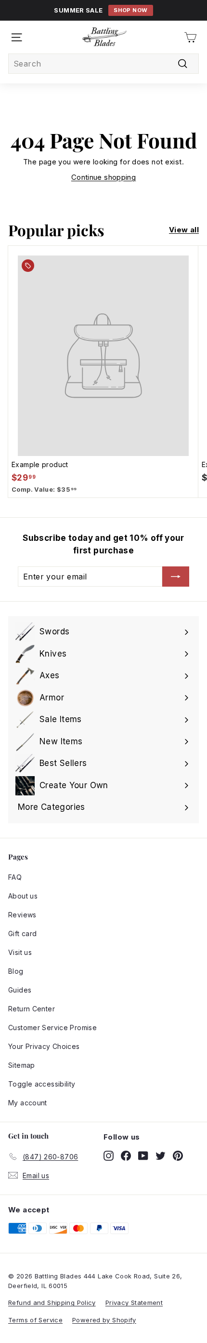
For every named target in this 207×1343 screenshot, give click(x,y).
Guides (19, 990)
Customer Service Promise (52, 1027)
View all (184, 229)
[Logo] (104, 37)
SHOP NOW (130, 10)
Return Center (31, 1009)
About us (23, 896)
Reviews (22, 915)
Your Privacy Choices (44, 1046)
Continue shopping (103, 177)
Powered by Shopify (104, 1320)
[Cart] (190, 37)
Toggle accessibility (42, 1084)
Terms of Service (35, 1320)
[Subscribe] (175, 576)
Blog (16, 971)
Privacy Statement (134, 1302)
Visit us (20, 952)
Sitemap (21, 1065)
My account (27, 1103)
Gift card (22, 933)
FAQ (15, 877)
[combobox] (103, 64)
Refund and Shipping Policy (52, 1302)
